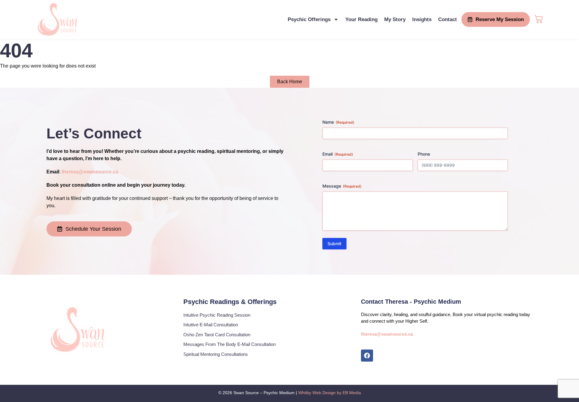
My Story (395, 19)
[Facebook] (367, 356)
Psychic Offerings (309, 19)
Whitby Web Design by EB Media (329, 392)
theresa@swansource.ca (90, 171)
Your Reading (361, 19)
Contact (447, 19)
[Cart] (538, 19)
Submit (334, 243)
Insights (422, 19)
